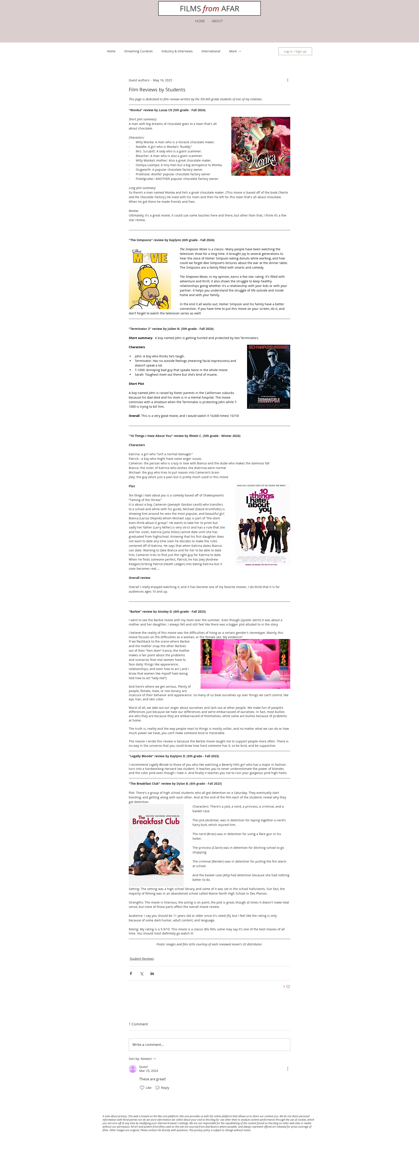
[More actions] (287, 80)
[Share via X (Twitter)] (141, 973)
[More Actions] (287, 1068)
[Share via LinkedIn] (152, 973)
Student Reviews (142, 959)
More (233, 51)
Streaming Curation (138, 51)
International (210, 51)
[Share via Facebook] (131, 973)
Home (111, 51)
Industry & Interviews (177, 51)
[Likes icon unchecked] (142, 1087)
